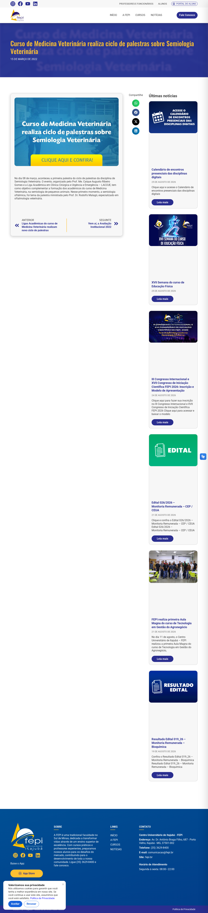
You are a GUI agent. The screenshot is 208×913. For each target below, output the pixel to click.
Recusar (31, 903)
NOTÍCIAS (156, 15)
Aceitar (15, 903)
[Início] (24, 15)
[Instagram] (12, 3)
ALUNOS (162, 3)
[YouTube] (27, 3)
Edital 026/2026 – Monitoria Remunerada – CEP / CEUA (172, 506)
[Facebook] (20, 3)
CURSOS (140, 15)
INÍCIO (113, 15)
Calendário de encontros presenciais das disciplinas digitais (169, 173)
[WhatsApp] (195, 906)
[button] (135, 103)
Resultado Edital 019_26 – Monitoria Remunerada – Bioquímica (169, 742)
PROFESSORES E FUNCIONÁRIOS (136, 3)
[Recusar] (63, 885)
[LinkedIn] (35, 3)
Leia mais (162, 202)
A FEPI (126, 15)
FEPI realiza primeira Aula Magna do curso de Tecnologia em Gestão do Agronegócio (172, 623)
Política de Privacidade (184, 909)
